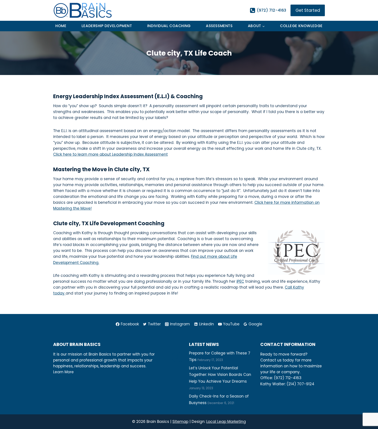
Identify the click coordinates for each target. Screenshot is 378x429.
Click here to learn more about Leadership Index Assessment (110, 154)
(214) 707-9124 (300, 384)
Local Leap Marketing (226, 421)
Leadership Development (107, 25)
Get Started (308, 10)
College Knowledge (301, 25)
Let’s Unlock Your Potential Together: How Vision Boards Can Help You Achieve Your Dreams (220, 374)
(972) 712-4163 (287, 377)
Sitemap (180, 421)
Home (60, 25)
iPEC (240, 281)
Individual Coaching (169, 25)
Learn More (63, 372)
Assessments (219, 25)
